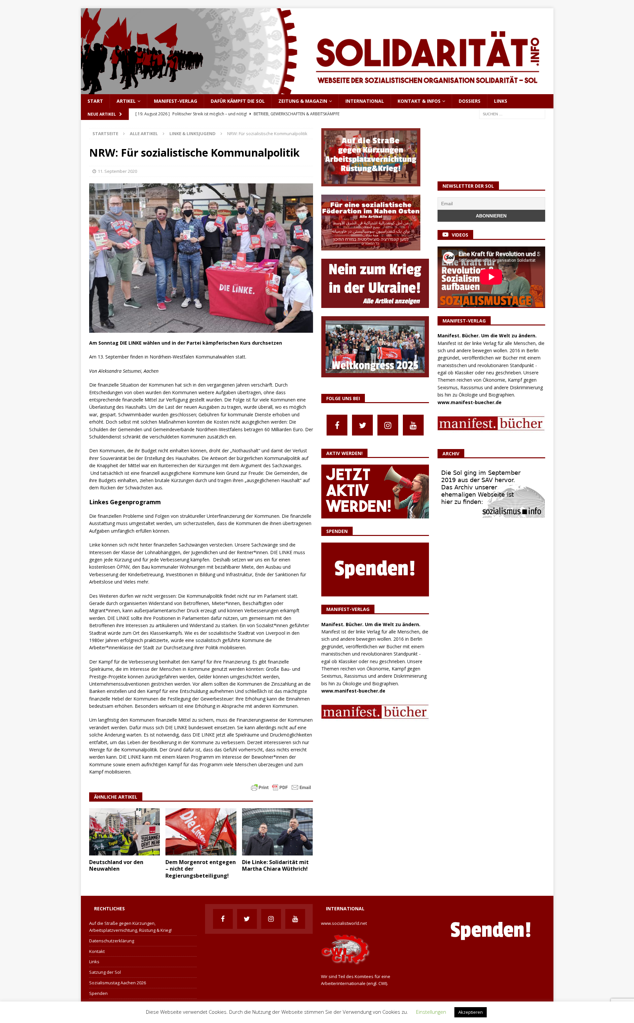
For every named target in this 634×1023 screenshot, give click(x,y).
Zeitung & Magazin (302, 101)
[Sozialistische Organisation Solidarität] (317, 90)
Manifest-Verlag (175, 101)
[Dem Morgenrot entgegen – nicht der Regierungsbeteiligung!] (200, 831)
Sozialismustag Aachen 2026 (117, 983)
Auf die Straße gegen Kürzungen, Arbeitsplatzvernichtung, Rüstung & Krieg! (130, 926)
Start (95, 101)
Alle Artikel (144, 133)
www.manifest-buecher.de (353, 691)
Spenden (98, 993)
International (364, 101)
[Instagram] (387, 425)
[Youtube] (413, 425)
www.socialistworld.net (344, 923)
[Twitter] (362, 425)
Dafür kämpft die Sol (238, 101)
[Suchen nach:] (512, 113)
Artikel (126, 101)
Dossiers (469, 101)
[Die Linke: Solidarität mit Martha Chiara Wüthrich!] (277, 831)
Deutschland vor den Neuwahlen (116, 865)
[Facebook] (337, 425)
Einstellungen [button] (431, 1011)
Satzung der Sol (105, 972)
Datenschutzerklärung (111, 941)
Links (500, 101)
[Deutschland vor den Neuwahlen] (124, 831)
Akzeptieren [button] (470, 1012)
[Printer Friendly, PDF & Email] (281, 786)
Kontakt (97, 951)
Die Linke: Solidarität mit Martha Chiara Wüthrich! (275, 865)
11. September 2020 (117, 171)
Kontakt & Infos (419, 101)
